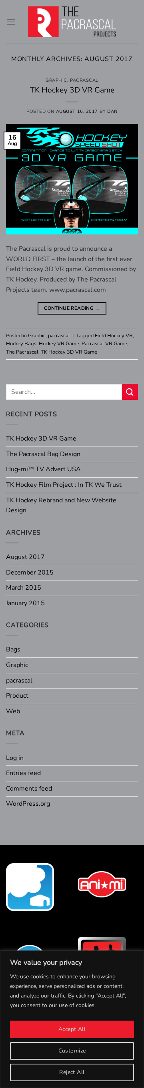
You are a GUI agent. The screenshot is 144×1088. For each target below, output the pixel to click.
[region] (72, 1019)
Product (17, 695)
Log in (15, 758)
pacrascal (84, 80)
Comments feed (29, 788)
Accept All (72, 1029)
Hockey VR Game (59, 343)
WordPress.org (28, 803)
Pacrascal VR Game (104, 343)
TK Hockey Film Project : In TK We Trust (64, 484)
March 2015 (23, 587)
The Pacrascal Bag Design (43, 454)
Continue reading (72, 308)
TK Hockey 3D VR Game (72, 90)
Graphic (56, 80)
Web (13, 711)
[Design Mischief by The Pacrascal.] (72, 21)
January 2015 (25, 603)
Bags (13, 649)
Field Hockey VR (114, 335)
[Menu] (11, 21)
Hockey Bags (21, 343)
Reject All (71, 1072)
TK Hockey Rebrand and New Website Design (61, 505)
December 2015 (30, 572)
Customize (72, 1051)
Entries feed (23, 773)
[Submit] (130, 391)
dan (112, 111)
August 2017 (25, 557)
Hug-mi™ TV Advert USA (43, 469)
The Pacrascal (22, 352)
